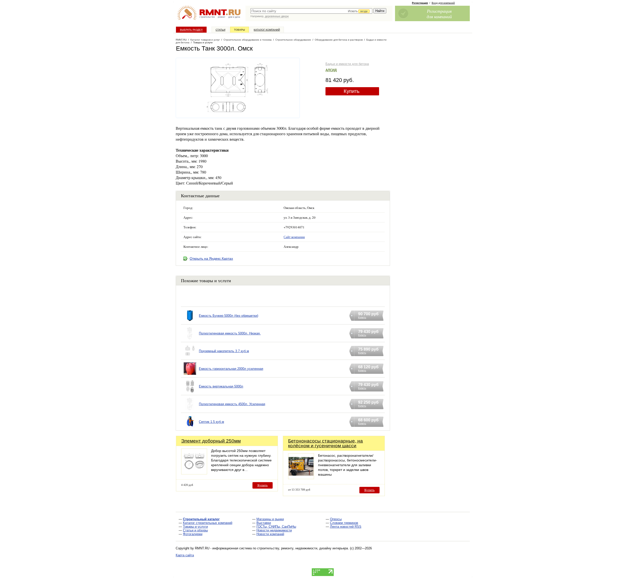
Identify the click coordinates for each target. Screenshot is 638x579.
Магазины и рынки (270, 519)
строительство (207, 17)
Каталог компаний (267, 29)
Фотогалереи (192, 534)
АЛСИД (331, 70)
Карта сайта (185, 555)
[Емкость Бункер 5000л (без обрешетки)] (190, 322)
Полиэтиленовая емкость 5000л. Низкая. (230, 333)
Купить (351, 91)
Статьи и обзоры (195, 530)
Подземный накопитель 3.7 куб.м (224, 351)
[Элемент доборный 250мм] (194, 473)
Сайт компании (294, 237)
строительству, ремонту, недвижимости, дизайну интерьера (302, 548)
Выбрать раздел (191, 29)
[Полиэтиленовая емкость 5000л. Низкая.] (190, 339)
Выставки (263, 523)
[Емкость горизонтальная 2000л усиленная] (190, 375)
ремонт (221, 17)
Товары (239, 29)
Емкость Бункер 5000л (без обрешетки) (228, 316)
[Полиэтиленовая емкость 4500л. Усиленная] (190, 410)
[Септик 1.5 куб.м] (190, 428)
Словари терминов (344, 523)
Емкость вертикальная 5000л (221, 386)
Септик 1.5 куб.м (211, 422)
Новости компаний (270, 534)
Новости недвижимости (274, 530)
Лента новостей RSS (345, 526)
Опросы (336, 519)
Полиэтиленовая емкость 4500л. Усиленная (232, 404)
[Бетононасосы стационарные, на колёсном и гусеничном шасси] (301, 478)
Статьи (220, 29)
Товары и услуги (195, 526)
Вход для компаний (443, 2)
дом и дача (234, 17)
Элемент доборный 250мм (211, 441)
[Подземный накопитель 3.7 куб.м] (190, 357)
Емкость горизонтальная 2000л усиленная (231, 369)
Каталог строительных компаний (207, 523)
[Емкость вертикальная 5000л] (190, 392)
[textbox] (311, 11)
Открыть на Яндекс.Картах (211, 258)
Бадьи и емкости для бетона (347, 64)
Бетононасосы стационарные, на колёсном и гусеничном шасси (325, 443)
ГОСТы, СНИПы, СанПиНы (276, 526)
